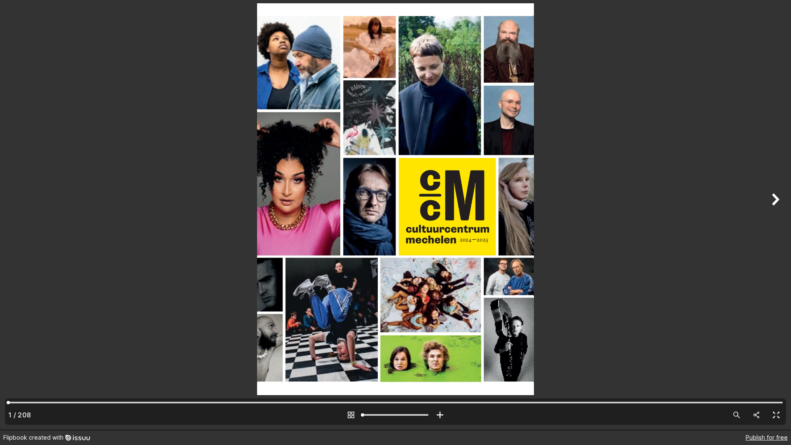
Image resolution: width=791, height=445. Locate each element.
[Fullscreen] (776, 415)
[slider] (395, 415)
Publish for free (767, 437)
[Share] (756, 415)
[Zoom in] (440, 415)
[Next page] (774, 215)
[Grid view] (351, 415)
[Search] (736, 415)
